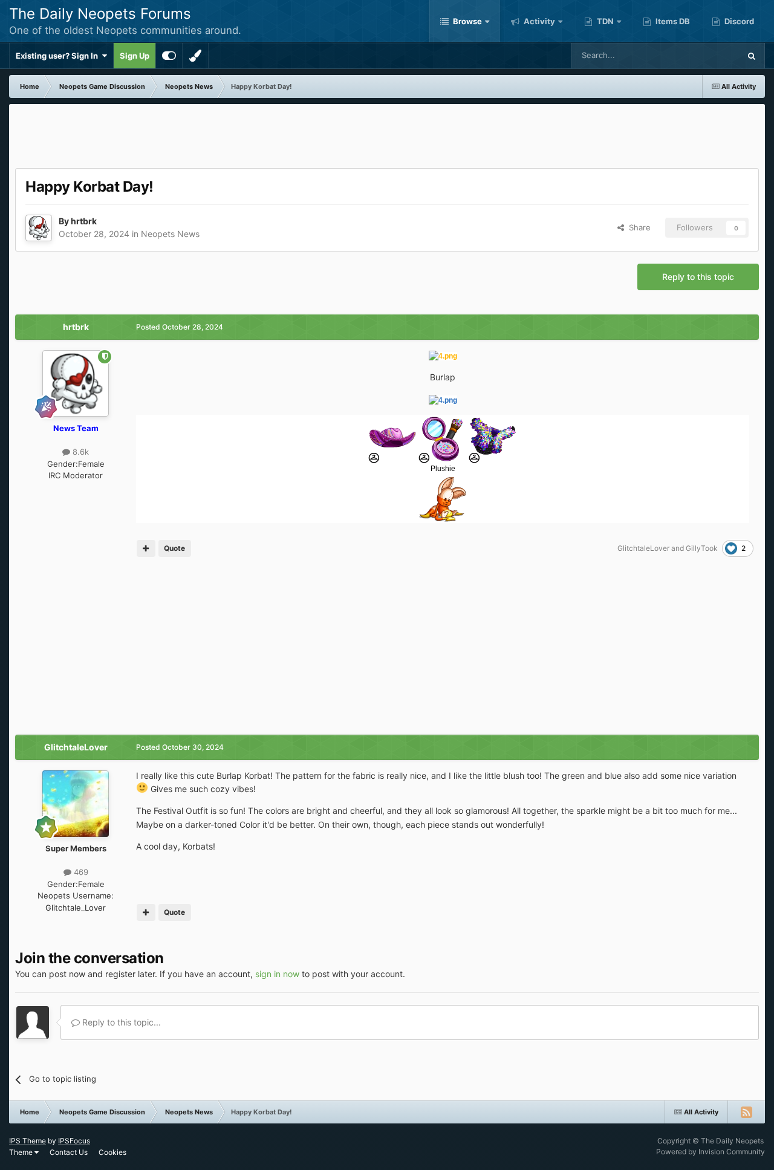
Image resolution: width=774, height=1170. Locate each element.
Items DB (672, 21)
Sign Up (134, 55)
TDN (604, 21)
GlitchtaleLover (643, 548)
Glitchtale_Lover (75, 907)
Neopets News (170, 234)
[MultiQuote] (146, 548)
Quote (174, 548)
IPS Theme (27, 1140)
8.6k (79, 452)
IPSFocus (74, 1140)
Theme (21, 1152)
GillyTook (702, 548)
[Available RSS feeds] (746, 1111)
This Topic (705, 55)
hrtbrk (84, 221)
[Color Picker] (195, 55)
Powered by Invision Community (710, 1151)
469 (79, 872)
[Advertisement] (387, 137)
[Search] (751, 55)
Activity (538, 21)
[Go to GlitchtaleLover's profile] (75, 803)
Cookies (112, 1152)
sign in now (277, 974)
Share (637, 227)
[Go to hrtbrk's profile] (38, 228)
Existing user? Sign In (59, 55)
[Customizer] (169, 55)
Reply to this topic (698, 276)
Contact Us (69, 1152)
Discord (738, 21)
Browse (466, 21)
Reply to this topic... (120, 1022)
